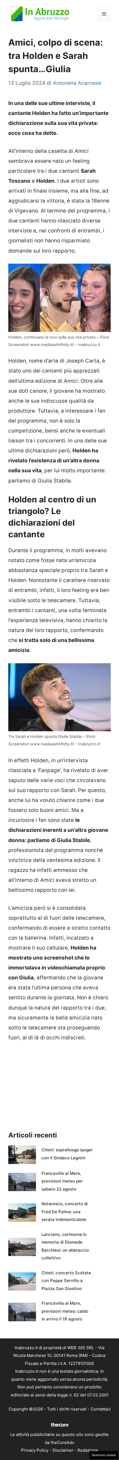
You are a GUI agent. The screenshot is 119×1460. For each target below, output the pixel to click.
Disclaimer (63, 1450)
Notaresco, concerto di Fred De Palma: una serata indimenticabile (65, 1211)
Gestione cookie (104, 1455)
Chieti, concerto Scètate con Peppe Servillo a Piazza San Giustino (66, 1280)
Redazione (87, 1450)
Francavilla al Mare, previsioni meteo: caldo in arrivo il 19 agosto (65, 1311)
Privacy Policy (34, 1450)
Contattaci (101, 1409)
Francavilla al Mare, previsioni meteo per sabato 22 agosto (62, 1181)
